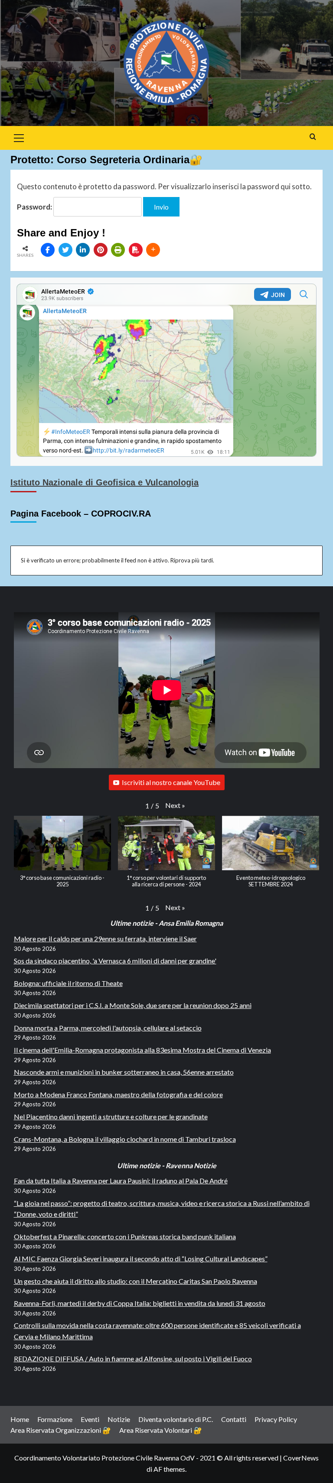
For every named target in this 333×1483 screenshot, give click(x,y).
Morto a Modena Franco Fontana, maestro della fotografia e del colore (118, 1094)
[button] (175, 805)
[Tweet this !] (65, 250)
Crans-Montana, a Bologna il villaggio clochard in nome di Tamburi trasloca (125, 1139)
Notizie (119, 1419)
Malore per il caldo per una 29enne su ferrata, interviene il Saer (105, 938)
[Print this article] (118, 250)
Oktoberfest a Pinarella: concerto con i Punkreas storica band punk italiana (125, 1236)
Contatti (233, 1419)
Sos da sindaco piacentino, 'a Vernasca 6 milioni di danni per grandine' (115, 960)
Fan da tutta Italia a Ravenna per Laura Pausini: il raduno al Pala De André (121, 1180)
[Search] (312, 137)
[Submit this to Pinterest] (101, 250)
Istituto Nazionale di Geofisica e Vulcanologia (104, 482)
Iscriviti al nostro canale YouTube (171, 782)
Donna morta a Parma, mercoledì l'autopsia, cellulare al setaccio (108, 1028)
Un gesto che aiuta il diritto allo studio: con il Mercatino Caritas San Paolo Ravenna (135, 1281)
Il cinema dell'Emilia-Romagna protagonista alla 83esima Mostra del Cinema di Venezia (142, 1050)
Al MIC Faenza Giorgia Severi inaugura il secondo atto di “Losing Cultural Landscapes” (141, 1258)
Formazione (54, 1419)
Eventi (90, 1419)
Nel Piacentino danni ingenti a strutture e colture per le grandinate (111, 1116)
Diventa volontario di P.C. (175, 1419)
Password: (35, 206)
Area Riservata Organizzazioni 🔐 (60, 1430)
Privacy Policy (276, 1419)
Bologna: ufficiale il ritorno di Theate (68, 983)
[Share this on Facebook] (48, 250)
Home (19, 1419)
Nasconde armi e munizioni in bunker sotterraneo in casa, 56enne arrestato (124, 1072)
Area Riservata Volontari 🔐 (160, 1430)
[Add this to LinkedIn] (83, 250)
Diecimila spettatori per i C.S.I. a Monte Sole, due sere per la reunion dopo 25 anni (132, 1005)
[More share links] (153, 250)
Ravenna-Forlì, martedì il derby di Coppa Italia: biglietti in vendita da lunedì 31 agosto (139, 1303)
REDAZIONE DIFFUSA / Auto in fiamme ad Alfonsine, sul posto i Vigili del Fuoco (133, 1358)
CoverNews (301, 1458)
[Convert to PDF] (136, 250)
